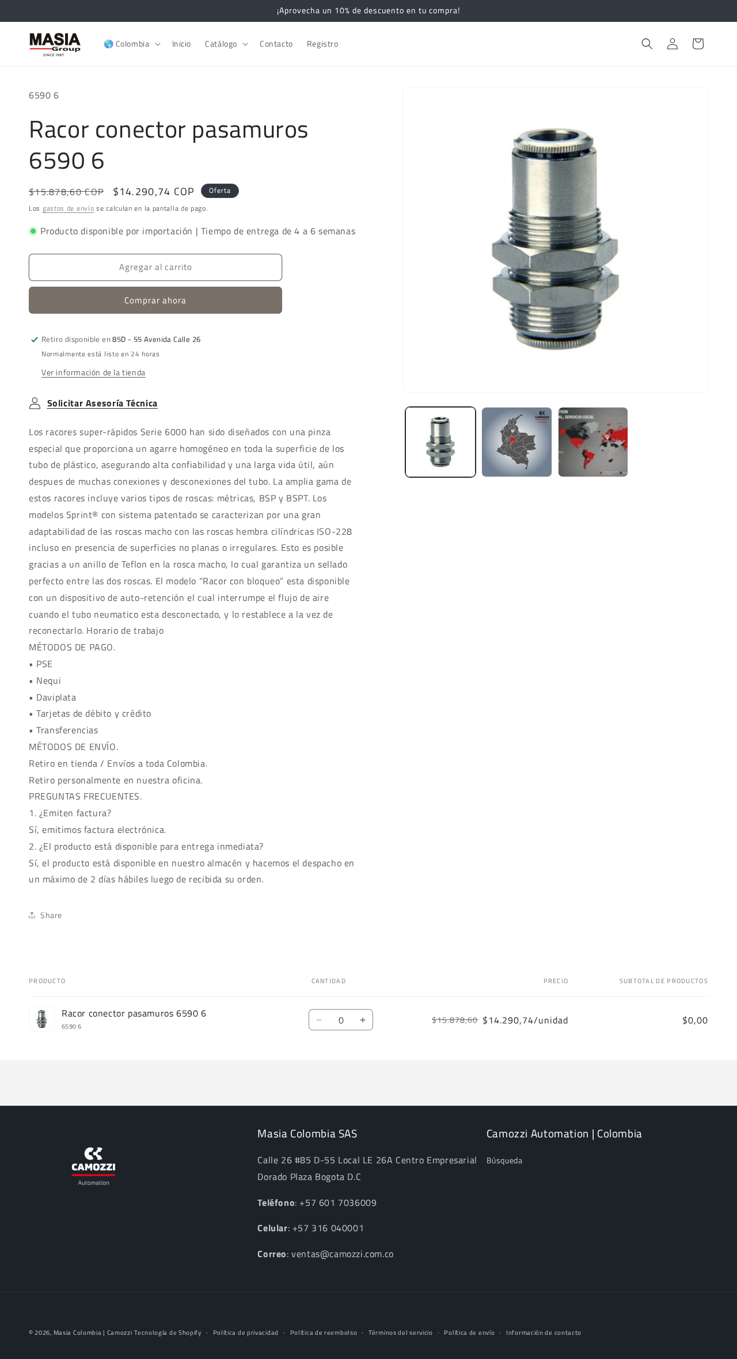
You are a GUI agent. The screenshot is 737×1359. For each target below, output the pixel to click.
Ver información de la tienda (93, 372)
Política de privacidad (246, 1332)
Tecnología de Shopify (168, 1332)
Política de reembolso (324, 1332)
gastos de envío (68, 208)
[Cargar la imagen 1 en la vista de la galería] (440, 442)
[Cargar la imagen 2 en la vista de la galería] (516, 442)
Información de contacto (544, 1332)
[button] (131, 44)
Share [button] (51, 915)
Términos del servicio (400, 1332)
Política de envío (469, 1332)
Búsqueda (505, 1161)
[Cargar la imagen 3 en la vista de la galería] (593, 442)
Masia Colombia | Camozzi (93, 1332)
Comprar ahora (155, 300)
